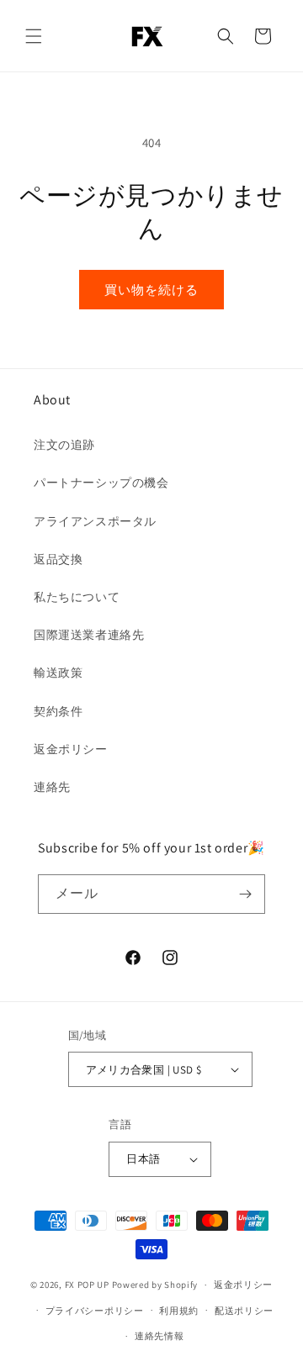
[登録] (245, 894)
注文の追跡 (64, 444)
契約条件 (58, 711)
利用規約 (179, 1311)
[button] (33, 36)
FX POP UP (87, 1284)
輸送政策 (58, 672)
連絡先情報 (159, 1336)
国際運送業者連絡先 (89, 634)
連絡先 (52, 786)
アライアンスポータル (95, 521)
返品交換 (58, 559)
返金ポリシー (71, 749)
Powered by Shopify (155, 1284)
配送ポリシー (244, 1311)
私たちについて (77, 596)
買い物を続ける (151, 290)
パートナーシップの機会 (101, 482)
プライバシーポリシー (94, 1311)
